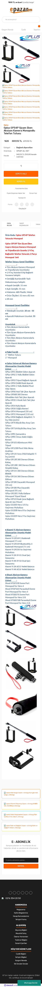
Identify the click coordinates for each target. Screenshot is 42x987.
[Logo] (21, 10)
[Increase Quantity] (36, 165)
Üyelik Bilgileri (21, 954)
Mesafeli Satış (21, 933)
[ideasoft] (8, 985)
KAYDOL (21, 866)
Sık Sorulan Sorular (21, 964)
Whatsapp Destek (30, 983)
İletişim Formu (21, 920)
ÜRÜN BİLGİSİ (9, 224)
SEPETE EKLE (21, 174)
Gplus (6, 125)
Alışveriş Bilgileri (21, 930)
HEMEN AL (21, 181)
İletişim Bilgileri (21, 957)
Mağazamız (21, 910)
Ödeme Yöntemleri (21, 937)
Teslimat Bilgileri (21, 940)
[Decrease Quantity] (6, 165)
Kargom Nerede (7, 30)
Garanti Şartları (21, 943)
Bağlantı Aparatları (24, 148)
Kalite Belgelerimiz (21, 913)
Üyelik (23, 30)
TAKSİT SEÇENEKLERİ (23, 224)
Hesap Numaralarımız (21, 916)
